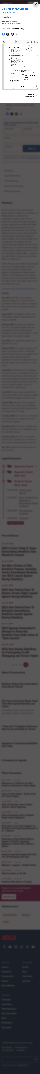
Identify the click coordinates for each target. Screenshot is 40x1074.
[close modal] (36, 4)
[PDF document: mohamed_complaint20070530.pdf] (20, 65)
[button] (12, 34)
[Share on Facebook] (3, 35)
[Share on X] (7, 35)
